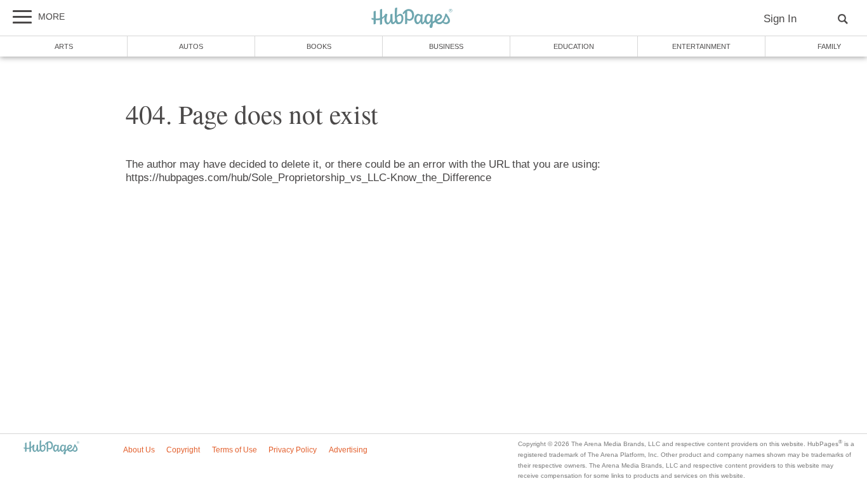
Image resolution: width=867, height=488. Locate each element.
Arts (64, 46)
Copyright (183, 449)
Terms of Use (234, 449)
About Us (139, 449)
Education (573, 46)
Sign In (780, 19)
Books (319, 46)
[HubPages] (412, 19)
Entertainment (701, 46)
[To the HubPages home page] (51, 448)
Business (446, 46)
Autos (191, 46)
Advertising (348, 449)
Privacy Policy (292, 449)
